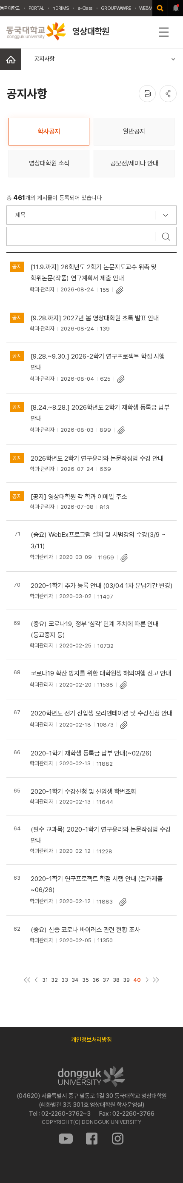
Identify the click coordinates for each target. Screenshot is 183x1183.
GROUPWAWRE (116, 8)
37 (106, 980)
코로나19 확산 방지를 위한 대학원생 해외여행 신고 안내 (101, 673)
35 (85, 980)
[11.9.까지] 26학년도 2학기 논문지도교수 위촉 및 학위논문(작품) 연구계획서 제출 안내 (94, 272)
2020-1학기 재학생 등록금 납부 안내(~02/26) (91, 753)
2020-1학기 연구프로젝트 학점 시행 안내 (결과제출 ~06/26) (97, 884)
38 (116, 980)
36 (95, 980)
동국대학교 (10, 8)
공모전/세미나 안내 (134, 163)
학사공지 (49, 131)
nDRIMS (60, 8)
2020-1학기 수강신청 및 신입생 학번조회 (83, 791)
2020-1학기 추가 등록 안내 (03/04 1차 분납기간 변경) (102, 586)
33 (64, 980)
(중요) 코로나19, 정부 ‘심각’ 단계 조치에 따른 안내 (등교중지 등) (94, 629)
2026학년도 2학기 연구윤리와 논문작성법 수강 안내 (97, 458)
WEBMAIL (148, 8)
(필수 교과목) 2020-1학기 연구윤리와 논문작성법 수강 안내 (101, 834)
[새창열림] (160, 8)
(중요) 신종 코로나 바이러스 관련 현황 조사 (85, 930)
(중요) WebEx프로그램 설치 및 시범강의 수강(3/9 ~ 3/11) (98, 540)
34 (75, 980)
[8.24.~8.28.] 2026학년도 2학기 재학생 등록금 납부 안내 (100, 412)
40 (137, 980)
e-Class (85, 8)
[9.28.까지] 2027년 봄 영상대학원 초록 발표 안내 (95, 318)
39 (126, 980)
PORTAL (36, 8)
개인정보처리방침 (91, 1039)
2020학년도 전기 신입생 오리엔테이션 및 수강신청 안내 (101, 713)
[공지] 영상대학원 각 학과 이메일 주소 (79, 497)
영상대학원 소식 (49, 163)
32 (54, 980)
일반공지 (134, 131)
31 (45, 980)
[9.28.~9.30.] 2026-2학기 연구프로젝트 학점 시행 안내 (98, 361)
